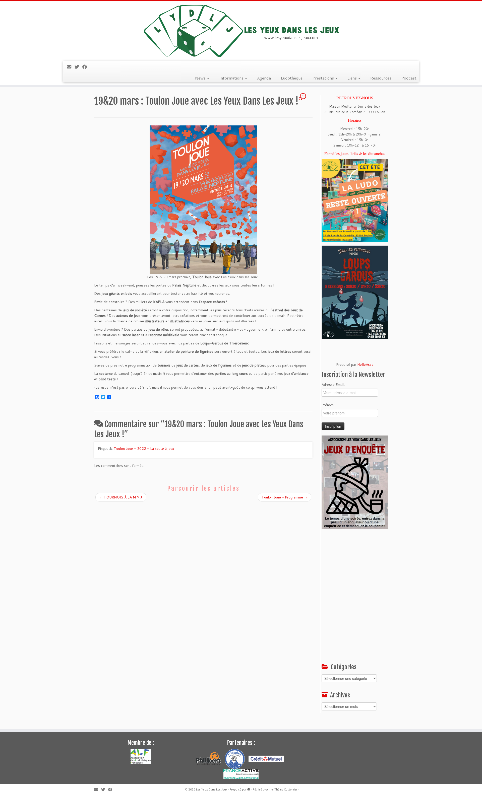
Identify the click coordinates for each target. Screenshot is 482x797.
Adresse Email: (333, 384)
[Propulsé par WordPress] (249, 788)
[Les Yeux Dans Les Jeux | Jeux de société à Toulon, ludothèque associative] (241, 30)
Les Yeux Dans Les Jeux (211, 789)
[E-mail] (71, 66)
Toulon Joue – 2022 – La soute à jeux (144, 448)
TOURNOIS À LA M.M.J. (121, 497)
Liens (352, 78)
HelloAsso (365, 364)
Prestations (324, 78)
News (201, 78)
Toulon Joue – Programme (285, 497)
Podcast (408, 78)
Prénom (328, 404)
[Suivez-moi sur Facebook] (86, 66)
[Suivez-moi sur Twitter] (78, 66)
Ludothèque (292, 78)
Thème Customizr (285, 789)
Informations (232, 78)
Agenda (264, 78)
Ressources (380, 78)
